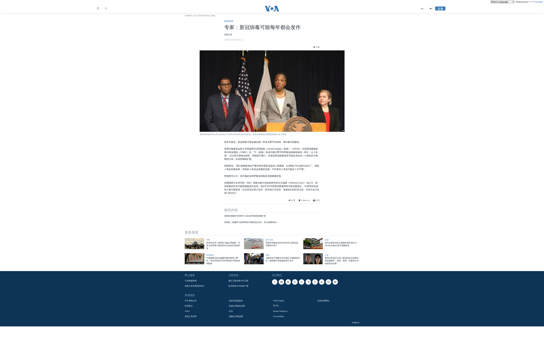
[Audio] (422, 9)
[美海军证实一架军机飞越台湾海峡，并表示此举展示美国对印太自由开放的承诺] (194, 243)
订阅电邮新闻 (191, 281)
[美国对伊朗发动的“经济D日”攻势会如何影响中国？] (254, 243)
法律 (327, 240)
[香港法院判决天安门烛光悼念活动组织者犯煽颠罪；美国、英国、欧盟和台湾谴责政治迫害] (313, 258)
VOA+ (187, 311)
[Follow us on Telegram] (308, 282)
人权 (327, 255)
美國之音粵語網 (236, 316)
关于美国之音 (191, 301)
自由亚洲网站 (323, 301)
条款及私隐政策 (236, 301)
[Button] (316, 47)
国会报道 (210, 255)
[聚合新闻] (321, 282)
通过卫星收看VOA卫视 (238, 281)
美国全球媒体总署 (237, 306)
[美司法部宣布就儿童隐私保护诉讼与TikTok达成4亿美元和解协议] (313, 243)
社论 (231, 311)
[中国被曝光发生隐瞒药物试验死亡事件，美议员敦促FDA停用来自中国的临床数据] (194, 258)
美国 (267, 255)
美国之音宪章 (191, 316)
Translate (538, 2)
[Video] (431, 9)
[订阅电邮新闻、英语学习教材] (335, 282)
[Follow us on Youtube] (281, 282)
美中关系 (269, 240)
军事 (208, 240)
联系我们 (189, 306)
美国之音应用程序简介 (195, 286)
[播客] (328, 282)
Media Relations (280, 311)
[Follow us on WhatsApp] (315, 282)
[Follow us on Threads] (301, 282)
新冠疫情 (228, 21)
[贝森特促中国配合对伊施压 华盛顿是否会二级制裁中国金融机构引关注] (254, 258)
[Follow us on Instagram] (295, 282)
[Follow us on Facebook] (288, 282)
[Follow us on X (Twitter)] (274, 282)
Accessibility (278, 316)
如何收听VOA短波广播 (238, 286)
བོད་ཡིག (276, 306)
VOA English (278, 301)
